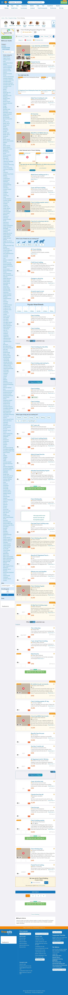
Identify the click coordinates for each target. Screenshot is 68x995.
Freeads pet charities (58, 942)
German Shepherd (7, 264)
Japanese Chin (6, 339)
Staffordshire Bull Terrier (7, 535)
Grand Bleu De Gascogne (6, 284)
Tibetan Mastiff (7, 544)
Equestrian (24, 5)
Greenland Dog (6, 290)
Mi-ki (4, 389)
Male (42, 36)
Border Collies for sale (40, 953)
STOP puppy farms (56, 955)
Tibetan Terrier (6, 547)
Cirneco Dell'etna (7, 198)
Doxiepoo (5, 231)
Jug (4, 343)
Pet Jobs (61, 8)
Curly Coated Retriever (6, 214)
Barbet (5, 89)
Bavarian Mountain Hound (7, 104)
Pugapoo (5, 457)
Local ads (19, 36)
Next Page (35, 892)
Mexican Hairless (7, 387)
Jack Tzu (5, 330)
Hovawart (5, 303)
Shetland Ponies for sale (25, 965)
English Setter (6, 236)
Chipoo (5, 190)
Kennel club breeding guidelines (57, 960)
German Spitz (6, 269)
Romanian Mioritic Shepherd (7, 470)
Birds (38, 5)
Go (7, 594)
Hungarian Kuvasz (7, 304)
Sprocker (5, 528)
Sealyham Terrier (7, 491)
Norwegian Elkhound (8, 408)
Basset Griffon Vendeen (6, 99)
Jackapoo (5, 333)
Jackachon (5, 331)
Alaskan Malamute (7, 66)
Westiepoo (5, 567)
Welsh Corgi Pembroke (8, 558)
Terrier (48, 417)
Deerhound (6, 222)
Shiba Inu (5, 501)
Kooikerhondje (6, 352)
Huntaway (5, 311)
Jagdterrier (6, 336)
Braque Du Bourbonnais (6, 151)
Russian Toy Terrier (7, 477)
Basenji (5, 91)
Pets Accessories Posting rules (59, 965)
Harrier (5, 300)
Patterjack (5, 422)
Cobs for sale (22, 964)
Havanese (5, 301)
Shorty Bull (5, 509)
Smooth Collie (6, 515)
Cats (17, 5)
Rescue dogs (22, 938)
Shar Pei (5, 495)
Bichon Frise (6, 121)
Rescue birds (22, 947)
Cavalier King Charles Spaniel (8, 175)
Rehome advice (56, 957)
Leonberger (6, 370)
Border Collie (6, 133)
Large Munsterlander (8, 368)
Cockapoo (5, 205)
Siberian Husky (6, 510)
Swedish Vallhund (7, 540)
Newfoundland (6, 401)
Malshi (4, 378)
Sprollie (5, 529)
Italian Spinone (6, 327)
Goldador (5, 276)
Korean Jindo (6, 354)
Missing (6, 8)
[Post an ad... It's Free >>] (35, 491)
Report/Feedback (57, 932)
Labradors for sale (39, 939)
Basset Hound (6, 101)
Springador (6, 526)
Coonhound (6, 210)
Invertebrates (24, 8)
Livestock (32, 8)
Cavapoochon (6, 178)
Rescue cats (22, 939)
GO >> (46, 882)
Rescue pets (22, 936)
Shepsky (5, 498)
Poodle (5, 446)
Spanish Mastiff (7, 521)
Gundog (31, 417)
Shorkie (5, 507)
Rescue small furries (24, 945)
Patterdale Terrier (7, 420)
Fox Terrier (5, 255)
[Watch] (54, 46)
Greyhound (5, 292)
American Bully (6, 69)
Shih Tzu (5, 503)
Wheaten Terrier (7, 569)
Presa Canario (6, 452)
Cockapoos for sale (39, 946)
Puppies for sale (39, 938)
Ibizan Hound (6, 316)
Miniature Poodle (7, 394)
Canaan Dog (6, 163)
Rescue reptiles (23, 943)
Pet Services (53, 8)
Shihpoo (5, 506)
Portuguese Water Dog (8, 450)
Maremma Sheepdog (8, 384)
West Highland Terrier (8, 566)
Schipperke (6, 485)
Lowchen (5, 374)
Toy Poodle (5, 548)
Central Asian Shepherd (6, 181)
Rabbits (32, 5)
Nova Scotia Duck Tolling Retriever (7, 412)
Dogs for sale (38, 936)
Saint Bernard (6, 480)
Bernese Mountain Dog (7, 119)
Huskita (5, 314)
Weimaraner (6, 553)
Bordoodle (5, 136)
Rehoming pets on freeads (59, 969)
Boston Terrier (6, 139)
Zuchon (5, 580)
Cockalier (5, 203)
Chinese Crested (7, 189)
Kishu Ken (5, 349)
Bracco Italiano (6, 147)
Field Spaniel (6, 248)
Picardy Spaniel (7, 427)
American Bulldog (7, 67)
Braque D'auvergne (7, 148)
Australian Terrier (7, 86)
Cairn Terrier (6, 159)
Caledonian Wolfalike (8, 161)
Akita (4, 61)
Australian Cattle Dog (8, 79)
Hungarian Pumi (7, 308)
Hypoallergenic (32, 420)
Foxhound (5, 256)
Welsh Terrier (6, 564)
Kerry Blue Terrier (7, 346)
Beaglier (5, 107)
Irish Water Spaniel (7, 322)
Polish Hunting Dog (7, 433)
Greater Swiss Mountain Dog (6, 288)
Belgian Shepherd (7, 114)
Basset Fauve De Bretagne (7, 96)
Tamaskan (5, 542)
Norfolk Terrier (6, 403)
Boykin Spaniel (6, 145)
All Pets (4, 46)
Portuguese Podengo (8, 447)
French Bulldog (5, 49)
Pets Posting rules (56, 961)
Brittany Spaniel (7, 155)
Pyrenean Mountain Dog (7, 464)
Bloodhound (6, 125)
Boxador (5, 142)
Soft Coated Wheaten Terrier (8, 518)
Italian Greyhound (7, 325)
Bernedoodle (6, 117)
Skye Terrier (6, 512)
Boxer (4, 144)
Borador (5, 131)
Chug (4, 197)
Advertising (36, 927)
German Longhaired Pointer (8, 260)
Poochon (5, 444)
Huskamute (6, 312)
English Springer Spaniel (7, 239)
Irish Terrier (6, 320)
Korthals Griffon (7, 355)
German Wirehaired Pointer (7, 271)
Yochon (5, 574)
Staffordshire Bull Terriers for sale (41, 944)
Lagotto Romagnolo (8, 363)
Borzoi (4, 137)
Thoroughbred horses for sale (25, 968)
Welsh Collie (6, 555)
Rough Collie (6, 474)
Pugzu (4, 460)
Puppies (27, 36)
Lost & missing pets (57, 966)
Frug (4, 258)
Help (24, 927)
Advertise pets (25, 933)
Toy (18, 420)
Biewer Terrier (6, 123)
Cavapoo (5, 177)
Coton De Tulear (7, 211)
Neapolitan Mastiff (7, 400)
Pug (4, 454)
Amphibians (50, 5)
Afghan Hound (6, 58)
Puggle (4, 458)
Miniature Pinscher (7, 392)
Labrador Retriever (7, 362)
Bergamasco (6, 115)
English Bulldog (7, 234)
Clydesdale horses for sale (25, 970)
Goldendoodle (6, 280)
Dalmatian (5, 217)
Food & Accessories (42, 8)
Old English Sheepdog (8, 414)
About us (42, 927)
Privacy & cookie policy (37, 992)
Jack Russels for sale (40, 951)
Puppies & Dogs (6, 47)
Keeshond (5, 344)
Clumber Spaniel (7, 200)
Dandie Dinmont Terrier (7, 220)
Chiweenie (5, 192)
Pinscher (5, 428)
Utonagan (5, 551)
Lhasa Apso (6, 371)
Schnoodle (5, 488)
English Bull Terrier (7, 233)
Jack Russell (6, 328)
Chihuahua (5, 187)
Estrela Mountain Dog (8, 245)
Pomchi (5, 438)
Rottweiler (5, 472)
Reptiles (58, 5)
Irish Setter (5, 319)
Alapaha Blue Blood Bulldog (8, 64)
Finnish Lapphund (7, 250)
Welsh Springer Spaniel (6, 562)
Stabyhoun (5, 533)
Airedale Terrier (7, 59)
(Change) (13, 2)
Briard (4, 153)
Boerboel (5, 128)
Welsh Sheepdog (7, 559)
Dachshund (6, 216)
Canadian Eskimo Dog (8, 164)
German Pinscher (7, 262)
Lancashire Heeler (7, 366)
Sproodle (5, 531)
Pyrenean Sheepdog (8, 466)
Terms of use (28, 992)
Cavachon (5, 172)
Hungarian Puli (6, 306)
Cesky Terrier (6, 183)
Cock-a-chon (6, 202)
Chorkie (5, 194)
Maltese (5, 379)
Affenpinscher (6, 56)
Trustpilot (17, 343)
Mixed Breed (6, 397)
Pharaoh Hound (7, 425)
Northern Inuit (6, 405)
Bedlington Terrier (7, 112)
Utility (37, 417)
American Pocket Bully (8, 76)
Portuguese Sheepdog (8, 449)
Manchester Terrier (7, 382)
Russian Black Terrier (8, 475)
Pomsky (5, 442)
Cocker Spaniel (6, 208)
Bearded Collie (6, 109)
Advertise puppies (42, 933)
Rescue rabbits (23, 941)
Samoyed (5, 483)
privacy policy (42, 885)
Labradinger (6, 359)
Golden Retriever (7, 278)
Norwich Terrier (6, 409)
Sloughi (5, 514)
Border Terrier (6, 134)
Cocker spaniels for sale (41, 941)
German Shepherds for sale (41, 948)
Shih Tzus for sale (39, 957)
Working (43, 417)
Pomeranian (6, 439)
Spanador (5, 520)
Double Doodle (6, 230)
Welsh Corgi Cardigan (8, 556)
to (7, 591)
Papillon (5, 417)
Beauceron (5, 110)
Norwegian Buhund (7, 406)
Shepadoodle (6, 496)
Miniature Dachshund (8, 390)
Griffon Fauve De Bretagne (7, 296)
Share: (2, 598)
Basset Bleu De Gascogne (6, 93)
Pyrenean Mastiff (7, 462)
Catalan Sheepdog (7, 167)
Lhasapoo (5, 373)
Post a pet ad (5, 37)
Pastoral (19, 417)
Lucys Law (54, 954)
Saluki (4, 482)
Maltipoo (5, 381)
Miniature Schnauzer (8, 395)
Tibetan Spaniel (7, 545)
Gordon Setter (6, 281)
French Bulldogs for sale (41, 955)
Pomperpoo (6, 441)
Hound (25, 417)
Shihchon (5, 504)
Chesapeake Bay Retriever (7, 185)
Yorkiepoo (5, 577)
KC (50, 36)
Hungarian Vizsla (7, 309)
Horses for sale (23, 962)
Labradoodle (6, 360)
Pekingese (5, 424)
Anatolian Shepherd (8, 78)
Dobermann (6, 223)
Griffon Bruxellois (7, 293)
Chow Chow (6, 195)
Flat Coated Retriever (8, 253)
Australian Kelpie (7, 81)
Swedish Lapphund (7, 539)
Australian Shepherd (8, 83)
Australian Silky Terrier (8, 84)
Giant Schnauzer (7, 273)
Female (46, 36)
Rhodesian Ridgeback (8, 468)
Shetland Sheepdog (8, 499)
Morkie (5, 398)
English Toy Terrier (7, 241)
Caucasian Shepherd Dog (8, 170)
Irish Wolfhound (6, 324)
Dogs (12, 5)
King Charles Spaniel (8, 347)
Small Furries (14, 8)
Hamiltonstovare (7, 298)
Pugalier (5, 455)
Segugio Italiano (7, 493)
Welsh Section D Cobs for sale (25, 973)
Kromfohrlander (7, 357)
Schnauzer (5, 487)
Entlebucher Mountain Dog (8, 243)
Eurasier (5, 247)
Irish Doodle (6, 317)
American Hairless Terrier (7, 74)
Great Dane (6, 286)
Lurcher (5, 376)
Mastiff (5, 386)
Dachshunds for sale (40, 950)
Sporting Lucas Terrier (8, 525)
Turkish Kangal (6, 550)
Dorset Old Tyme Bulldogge (7, 228)
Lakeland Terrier (7, 365)
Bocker (4, 126)
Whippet (5, 570)
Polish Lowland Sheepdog (6, 436)
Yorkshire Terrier (7, 578)
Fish (43, 5)
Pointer (5, 432)
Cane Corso (6, 166)
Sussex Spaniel (6, 537)
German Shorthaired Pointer (8, 267)
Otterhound (6, 416)
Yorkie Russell (6, 575)
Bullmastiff (5, 158)
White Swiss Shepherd (8, 572)
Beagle (5, 106)
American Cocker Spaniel (7, 71)
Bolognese (5, 129)
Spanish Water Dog (7, 523)
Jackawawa (5, 335)
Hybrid (24, 420)
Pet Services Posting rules (58, 963)
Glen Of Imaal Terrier (8, 275)
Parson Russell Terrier (8, 419)
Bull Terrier (5, 156)
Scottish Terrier (6, 490)
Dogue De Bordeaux (8, 225)
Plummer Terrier (7, 430)
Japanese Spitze (7, 341)
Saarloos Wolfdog (7, 479)
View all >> (49, 150)
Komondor (5, 351)
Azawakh (5, 87)
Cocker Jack (6, 206)
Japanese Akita (7, 338)
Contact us (29, 927)
